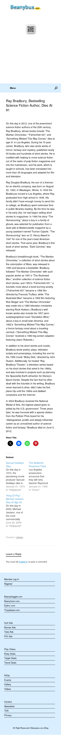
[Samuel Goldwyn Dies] (17, 476)
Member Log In (11, 579)
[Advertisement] (30, 60)
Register (8, 583)
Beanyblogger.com (13, 596)
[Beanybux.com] (30, 7)
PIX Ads (8, 636)
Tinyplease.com (12, 610)
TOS (6, 710)
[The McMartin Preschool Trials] (40, 476)
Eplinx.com (9, 605)
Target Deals (10, 658)
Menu (13, 87)
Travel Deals (10, 662)
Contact (8, 701)
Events (7, 680)
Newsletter (9, 706)
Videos (7, 688)
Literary (19, 537)
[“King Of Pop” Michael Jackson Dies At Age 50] (17, 511)
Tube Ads (9, 631)
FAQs (7, 675)
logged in (23, 561)
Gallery (7, 684)
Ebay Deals (10, 653)
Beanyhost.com (12, 601)
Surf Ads (8, 622)
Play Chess (10, 649)
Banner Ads (10, 627)
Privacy (8, 715)
